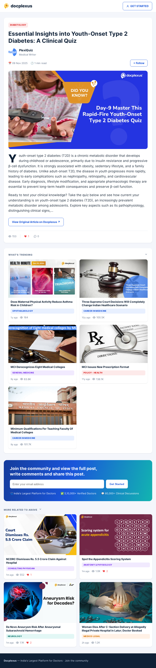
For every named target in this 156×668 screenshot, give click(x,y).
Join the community (76, 660)
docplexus (21, 5)
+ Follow (138, 63)
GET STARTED (139, 6)
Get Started (117, 484)
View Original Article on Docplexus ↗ (36, 221)
